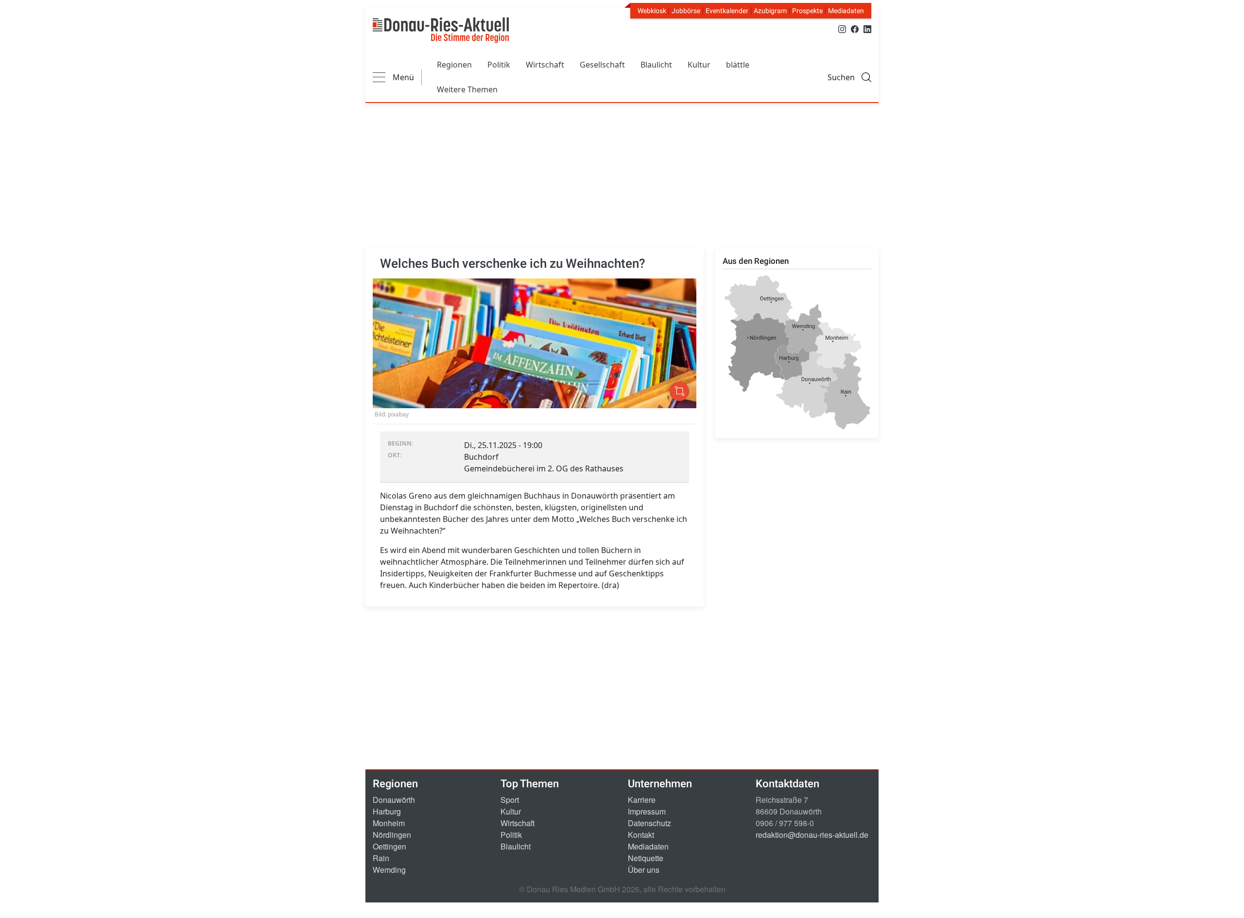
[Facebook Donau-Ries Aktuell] (855, 28)
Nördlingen (392, 834)
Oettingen (389, 846)
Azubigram (770, 11)
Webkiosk (652, 11)
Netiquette (645, 858)
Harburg (387, 811)
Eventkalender (727, 11)
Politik (498, 64)
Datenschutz (649, 823)
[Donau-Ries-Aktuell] (441, 30)
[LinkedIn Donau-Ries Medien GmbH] (867, 28)
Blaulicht (656, 64)
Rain (381, 858)
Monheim (389, 823)
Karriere (642, 799)
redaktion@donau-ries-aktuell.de (812, 834)
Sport (510, 799)
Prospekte (807, 11)
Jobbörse (686, 11)
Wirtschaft (545, 64)
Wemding (389, 869)
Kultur (699, 64)
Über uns (643, 869)
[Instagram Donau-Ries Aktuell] (842, 28)
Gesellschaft (602, 64)
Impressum (647, 811)
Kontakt (641, 834)
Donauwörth (394, 799)
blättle (737, 64)
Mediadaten (846, 11)
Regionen (454, 64)
